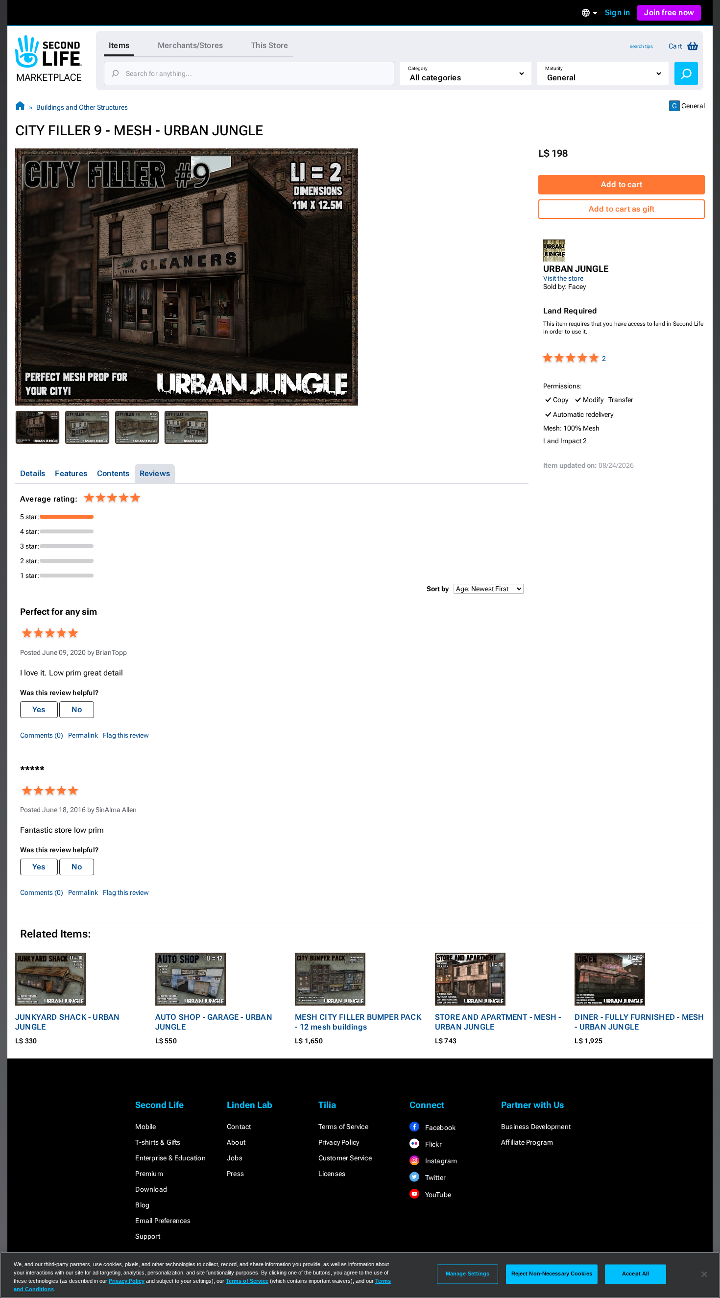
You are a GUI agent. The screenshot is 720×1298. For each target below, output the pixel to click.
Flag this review (126, 735)
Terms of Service (343, 1126)
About (236, 1142)
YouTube (437, 1195)
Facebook (439, 1127)
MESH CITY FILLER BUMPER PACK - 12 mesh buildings (358, 1022)
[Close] (704, 1274)
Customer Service (345, 1158)
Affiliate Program (527, 1142)
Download (151, 1189)
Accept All (635, 1274)
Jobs (234, 1158)
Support (147, 1236)
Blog (142, 1205)
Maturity (554, 68)
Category (418, 68)
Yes (39, 709)
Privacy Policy (339, 1142)
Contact (239, 1126)
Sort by (438, 589)
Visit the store (563, 278)
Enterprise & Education (170, 1158)
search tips (641, 46)
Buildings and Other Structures (82, 107)
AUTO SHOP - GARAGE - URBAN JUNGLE (213, 1022)
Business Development (536, 1126)
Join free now (669, 12)
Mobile (145, 1126)
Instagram (440, 1161)
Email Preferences (162, 1221)
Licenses (332, 1174)
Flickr (432, 1144)
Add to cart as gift (622, 209)
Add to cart (621, 184)
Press (235, 1174)
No (77, 709)
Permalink (83, 735)
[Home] (20, 107)
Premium (149, 1174)
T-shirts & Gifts (157, 1142)
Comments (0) (41, 735)
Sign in (617, 12)
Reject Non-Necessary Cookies (551, 1274)
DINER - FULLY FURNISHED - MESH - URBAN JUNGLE (639, 1022)
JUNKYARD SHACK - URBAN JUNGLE (67, 1022)
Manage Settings (468, 1274)
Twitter (434, 1177)
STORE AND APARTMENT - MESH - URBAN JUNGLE (498, 1022)
